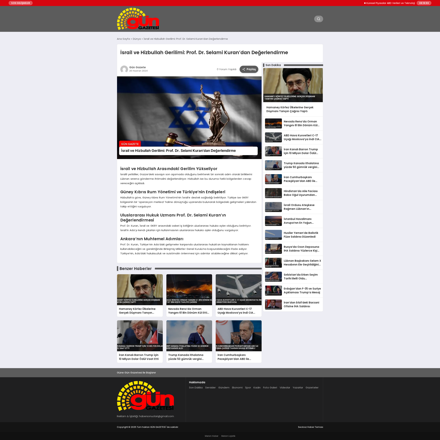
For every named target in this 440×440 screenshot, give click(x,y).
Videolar (285, 387)
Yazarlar (298, 387)
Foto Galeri (270, 387)
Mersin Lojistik (228, 435)
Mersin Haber (211, 435)
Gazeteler (312, 387)
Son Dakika (196, 387)
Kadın (257, 387)
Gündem (223, 387)
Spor (248, 387)
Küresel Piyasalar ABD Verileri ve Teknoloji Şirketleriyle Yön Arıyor (390, 3)
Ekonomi (237, 387)
